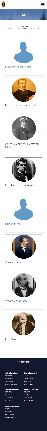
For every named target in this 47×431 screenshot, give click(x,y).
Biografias (33, 28)
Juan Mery (10, 339)
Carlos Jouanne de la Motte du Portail (22, 145)
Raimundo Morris (14, 223)
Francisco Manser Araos (18, 66)
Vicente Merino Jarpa (16, 300)
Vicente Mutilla (13, 262)
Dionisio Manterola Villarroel (20, 105)
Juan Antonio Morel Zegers (19, 185)
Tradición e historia (21, 28)
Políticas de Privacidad (23, 362)
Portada (10, 28)
